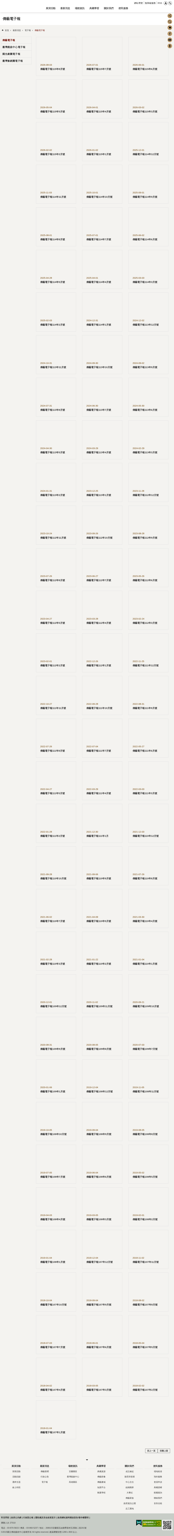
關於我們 (109, 8)
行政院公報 (28, 1517)
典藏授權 (158, 1487)
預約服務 (158, 1477)
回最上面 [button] (164, 1451)
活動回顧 (16, 1477)
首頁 (7, 30)
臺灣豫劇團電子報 (12, 60)
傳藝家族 (130, 1498)
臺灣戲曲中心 (73, 1477)
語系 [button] (170, 3)
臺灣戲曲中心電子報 (13, 47)
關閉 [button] (87, 1460)
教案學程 (101, 1493)
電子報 (28, 30)
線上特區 (16, 1487)
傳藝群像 (101, 1477)
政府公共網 (16, 1517)
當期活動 (16, 1471)
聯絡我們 (158, 1498)
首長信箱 (158, 1503)
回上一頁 (151, 1451)
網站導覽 (138, 3)
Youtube (170, 40)
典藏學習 (94, 8)
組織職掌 (130, 1487)
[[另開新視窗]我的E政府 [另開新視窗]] (139, 1523)
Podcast (170, 46)
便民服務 (123, 8)
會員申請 (158, 1482)
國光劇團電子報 (11, 53)
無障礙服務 (150, 3)
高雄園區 (73, 1482)
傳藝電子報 (40, 30)
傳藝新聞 (45, 1471)
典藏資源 (101, 1471)
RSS (160, 3)
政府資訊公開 (130, 1503)
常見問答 (5, 1517)
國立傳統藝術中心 (21, 6)
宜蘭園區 (73, 1471)
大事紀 (130, 1493)
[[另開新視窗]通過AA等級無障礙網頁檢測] (152, 1523)
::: (35, 35)
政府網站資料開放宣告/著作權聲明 (73, 1517)
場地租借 (158, 1471)
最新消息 (65, 8)
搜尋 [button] (170, 21)
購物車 (170, 27)
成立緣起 (130, 1471)
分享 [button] (170, 16)
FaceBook (170, 33)
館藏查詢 (158, 1493)
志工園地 (130, 1509)
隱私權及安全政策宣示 (45, 1517)
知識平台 (101, 1487)
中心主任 (130, 1482)
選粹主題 (16, 1482)
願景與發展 (130, 1477)
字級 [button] (166, 3)
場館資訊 (80, 8)
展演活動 (51, 8)
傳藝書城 (101, 1482)
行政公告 (45, 1477)
